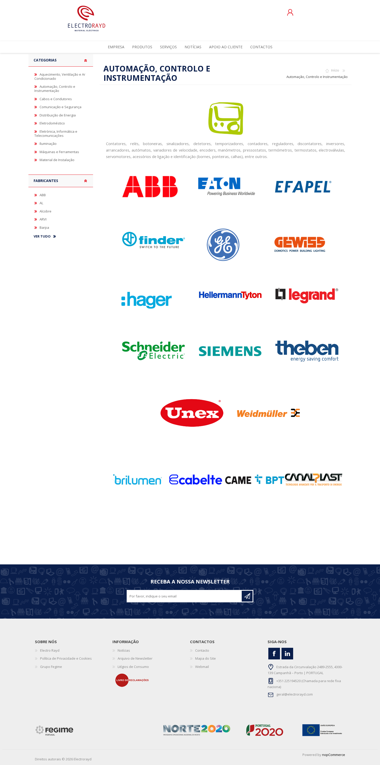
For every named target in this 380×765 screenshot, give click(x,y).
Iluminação (48, 143)
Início (335, 70)
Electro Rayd (49, 650)
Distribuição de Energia (58, 115)
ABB (43, 195)
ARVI (43, 219)
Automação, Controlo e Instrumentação (54, 88)
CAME (254, 479)
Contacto (202, 650)
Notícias (124, 650)
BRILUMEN (137, 479)
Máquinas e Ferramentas (59, 151)
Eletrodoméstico (52, 123)
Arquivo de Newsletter (135, 658)
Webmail (202, 666)
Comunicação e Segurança (60, 107)
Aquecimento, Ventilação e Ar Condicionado (59, 76)
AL (41, 203)
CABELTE (195, 479)
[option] (136, 479)
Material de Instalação (57, 159)
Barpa (44, 227)
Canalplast (313, 479)
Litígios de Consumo (133, 666)
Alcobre (45, 211)
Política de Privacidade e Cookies (66, 658)
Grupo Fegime (51, 666)
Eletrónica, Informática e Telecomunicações (55, 133)
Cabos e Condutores (56, 99)
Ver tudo (42, 236)
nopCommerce (333, 754)
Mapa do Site (205, 658)
